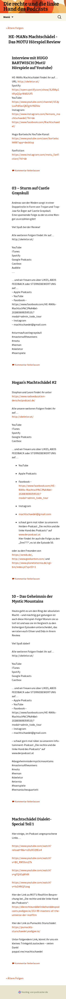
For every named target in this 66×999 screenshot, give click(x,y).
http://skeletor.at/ (28, 81)
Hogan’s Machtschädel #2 (34, 382)
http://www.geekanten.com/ (28, 558)
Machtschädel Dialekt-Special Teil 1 (32, 821)
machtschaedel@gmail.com (35, 514)
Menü (6, 17)
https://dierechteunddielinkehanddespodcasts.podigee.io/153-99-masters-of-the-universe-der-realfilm (36, 911)
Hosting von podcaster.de (35, 992)
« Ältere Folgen (14, 28)
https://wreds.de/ (22, 554)
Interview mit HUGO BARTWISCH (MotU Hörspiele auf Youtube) (32, 63)
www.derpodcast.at (30, 534)
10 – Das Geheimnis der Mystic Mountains (32, 599)
